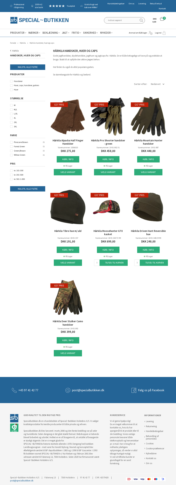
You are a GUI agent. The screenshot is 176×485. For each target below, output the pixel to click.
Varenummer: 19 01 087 (148, 147)
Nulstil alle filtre (28, 67)
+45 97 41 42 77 (28, 390)
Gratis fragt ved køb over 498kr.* (91, 6)
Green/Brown (20, 150)
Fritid (75, 33)
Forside (13, 43)
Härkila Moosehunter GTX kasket (108, 232)
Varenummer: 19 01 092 (68, 328)
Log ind (158, 32)
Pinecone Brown (21, 142)
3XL (15, 126)
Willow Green (19, 155)
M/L (15, 109)
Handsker (18, 81)
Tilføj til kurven (114, 262)
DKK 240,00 (148, 242)
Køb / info (68, 159)
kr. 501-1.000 (19, 179)
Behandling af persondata (152, 437)
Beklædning (50, 33)
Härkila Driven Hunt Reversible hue (148, 232)
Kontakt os (151, 458)
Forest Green (19, 146)
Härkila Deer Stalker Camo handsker (68, 323)
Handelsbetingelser (115, 3)
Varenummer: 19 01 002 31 (108, 147)
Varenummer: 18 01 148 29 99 (148, 238)
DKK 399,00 (68, 332)
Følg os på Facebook (151, 390)
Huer (16, 89)
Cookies (149, 443)
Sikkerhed (89, 33)
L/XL (16, 113)
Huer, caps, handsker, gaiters (26, 85)
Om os (131, 3)
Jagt (65, 33)
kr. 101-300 (18, 170)
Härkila (23, 43)
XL (15, 118)
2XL (15, 122)
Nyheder (105, 33)
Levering (142, 3)
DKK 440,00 (148, 151)
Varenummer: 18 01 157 (68, 238)
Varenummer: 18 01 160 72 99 (108, 238)
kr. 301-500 (18, 174)
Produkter (17, 33)
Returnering (151, 426)
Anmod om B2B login (138, 32)
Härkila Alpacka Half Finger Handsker (68, 142)
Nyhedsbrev (151, 453)
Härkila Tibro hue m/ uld (67, 231)
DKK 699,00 (108, 242)
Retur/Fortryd (156, 3)
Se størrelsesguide (61, 74)
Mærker (33, 33)
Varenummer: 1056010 (68, 147)
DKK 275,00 (68, 151)
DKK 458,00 (108, 151)
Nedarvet (156, 84)
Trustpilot (71, 6)
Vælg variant (67, 172)
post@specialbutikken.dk (88, 390)
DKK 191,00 (68, 242)
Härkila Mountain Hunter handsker (148, 142)
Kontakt (162, 8)
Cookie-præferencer (155, 448)
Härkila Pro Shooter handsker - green (108, 142)
